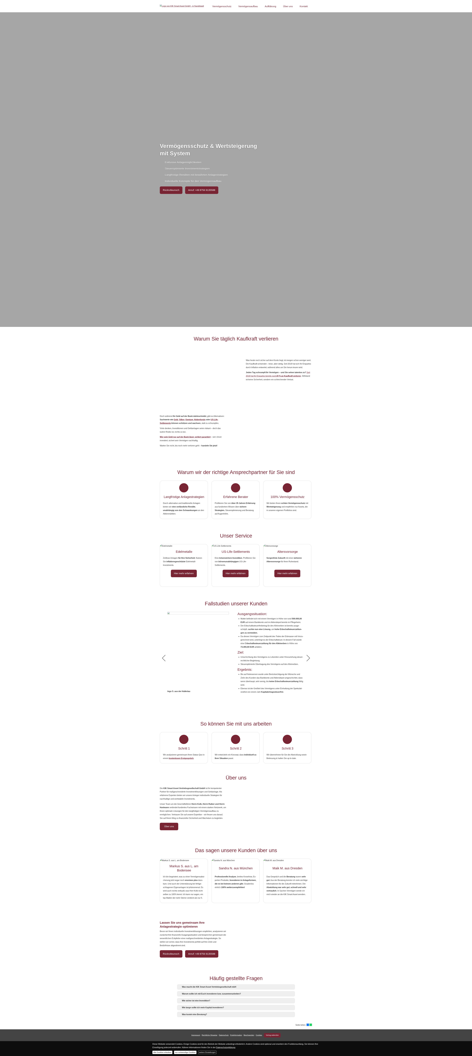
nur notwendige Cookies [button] (185, 1052)
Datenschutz (224, 1035)
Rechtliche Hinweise (209, 1035)
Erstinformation (236, 1035)
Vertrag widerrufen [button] (272, 1035)
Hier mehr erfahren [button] (184, 573)
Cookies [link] (259, 1035)
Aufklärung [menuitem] (270, 6)
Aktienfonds (199, 420)
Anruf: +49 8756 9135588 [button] (201, 190)
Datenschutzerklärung (225, 1047)
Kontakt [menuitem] (304, 6)
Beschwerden (249, 1035)
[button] (209, 987)
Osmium (189, 420)
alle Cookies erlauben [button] (162, 1052)
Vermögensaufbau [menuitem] (248, 6)
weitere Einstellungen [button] (207, 1052)
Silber (181, 420)
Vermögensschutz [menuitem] (221, 6)
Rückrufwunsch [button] (171, 190)
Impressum (195, 1035)
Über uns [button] (169, 826)
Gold (176, 420)
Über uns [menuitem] (288, 6)
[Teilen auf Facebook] (308, 1025)
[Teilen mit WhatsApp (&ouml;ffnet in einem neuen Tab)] (311, 1025)
